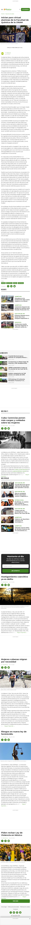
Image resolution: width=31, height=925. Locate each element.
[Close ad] (29, 918)
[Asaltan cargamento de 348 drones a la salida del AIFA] (3, 374)
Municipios (18, 322)
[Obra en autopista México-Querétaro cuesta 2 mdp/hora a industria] (7, 494)
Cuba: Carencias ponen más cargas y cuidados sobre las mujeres (13, 420)
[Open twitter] (14, 912)
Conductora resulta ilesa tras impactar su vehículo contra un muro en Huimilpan (21, 326)
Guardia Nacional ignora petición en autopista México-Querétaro (17, 357)
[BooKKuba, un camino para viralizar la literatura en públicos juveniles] (7, 502)
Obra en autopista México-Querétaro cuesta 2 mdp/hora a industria (21, 495)
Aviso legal (4, 906)
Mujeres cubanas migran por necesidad (14, 660)
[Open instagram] (17, 912)
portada (20, 283)
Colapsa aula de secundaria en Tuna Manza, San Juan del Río (22, 512)
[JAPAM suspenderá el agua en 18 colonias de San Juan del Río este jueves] (3, 369)
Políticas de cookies (25, 906)
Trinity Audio (14, 47)
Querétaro (18, 296)
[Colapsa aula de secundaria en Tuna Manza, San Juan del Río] (7, 511)
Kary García (5, 425)
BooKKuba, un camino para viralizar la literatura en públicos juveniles (21, 504)
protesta (9, 283)
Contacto (15, 909)
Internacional (19, 500)
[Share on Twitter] (11, 286)
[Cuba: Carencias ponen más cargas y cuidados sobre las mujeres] (15, 440)
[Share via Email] (14, 286)
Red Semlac (5, 582)
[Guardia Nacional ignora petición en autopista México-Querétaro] (3, 357)
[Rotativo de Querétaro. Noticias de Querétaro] (11, 9)
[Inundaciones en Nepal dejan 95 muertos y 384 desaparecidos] (3, 363)
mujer (3, 283)
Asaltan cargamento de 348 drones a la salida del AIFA (17, 374)
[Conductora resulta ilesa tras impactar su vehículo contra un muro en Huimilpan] (7, 324)
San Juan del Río (20, 313)
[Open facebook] (11, 912)
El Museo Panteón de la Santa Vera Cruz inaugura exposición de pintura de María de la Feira (22, 318)
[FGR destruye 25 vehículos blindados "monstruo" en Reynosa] (3, 380)
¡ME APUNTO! (15, 570)
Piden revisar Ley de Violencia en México (11, 833)
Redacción (9, 52)
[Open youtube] (20, 912)
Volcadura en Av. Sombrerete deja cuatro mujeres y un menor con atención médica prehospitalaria (22, 301)
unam (15, 283)
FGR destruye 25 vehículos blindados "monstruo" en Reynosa (16, 381)
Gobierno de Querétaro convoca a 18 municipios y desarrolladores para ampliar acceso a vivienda (22, 522)
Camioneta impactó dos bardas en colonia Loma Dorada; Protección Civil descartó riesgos (22, 309)
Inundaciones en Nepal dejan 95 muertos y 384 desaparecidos (18, 362)
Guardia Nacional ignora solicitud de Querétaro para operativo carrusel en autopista (22, 487)
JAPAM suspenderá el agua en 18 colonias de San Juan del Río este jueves (18, 369)
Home (2, 14)
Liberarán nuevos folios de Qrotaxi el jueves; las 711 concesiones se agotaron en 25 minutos (22, 530)
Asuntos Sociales (10, 14)
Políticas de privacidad (13, 906)
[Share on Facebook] (8, 286)
